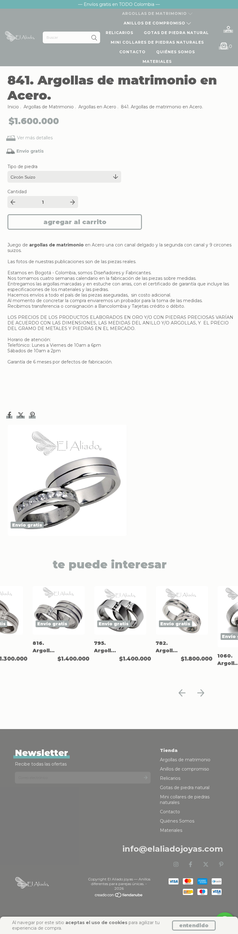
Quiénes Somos (175, 52)
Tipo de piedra (22, 166)
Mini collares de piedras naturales (157, 42)
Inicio (13, 107)
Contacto (132, 52)
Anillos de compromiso (155, 23)
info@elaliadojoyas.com (172, 849)
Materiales (157, 61)
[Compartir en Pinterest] (32, 416)
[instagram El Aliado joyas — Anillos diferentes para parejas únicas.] (176, 864)
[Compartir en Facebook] (10, 416)
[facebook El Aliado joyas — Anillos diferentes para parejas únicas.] (190, 864)
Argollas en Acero (97, 107)
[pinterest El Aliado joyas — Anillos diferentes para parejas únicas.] (221, 864)
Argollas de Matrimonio (49, 107)
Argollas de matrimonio (155, 13)
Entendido (194, 925)
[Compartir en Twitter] (21, 416)
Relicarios (119, 32)
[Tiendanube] (119, 896)
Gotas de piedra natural (176, 32)
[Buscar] (94, 38)
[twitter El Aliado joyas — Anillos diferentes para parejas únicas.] (206, 864)
